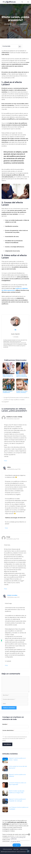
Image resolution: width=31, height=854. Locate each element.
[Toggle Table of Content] (19, 46)
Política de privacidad (7, 849)
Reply (5, 460)
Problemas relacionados (19, 24)
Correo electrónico (8, 730)
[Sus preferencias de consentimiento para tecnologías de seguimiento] (1, 640)
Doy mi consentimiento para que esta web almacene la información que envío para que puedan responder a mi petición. (14, 738)
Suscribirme (7, 744)
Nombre (5, 724)
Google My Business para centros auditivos (16, 397)
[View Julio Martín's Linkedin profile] (15, 329)
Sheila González (12, 595)
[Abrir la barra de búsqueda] (22, 2)
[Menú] (28, 2)
